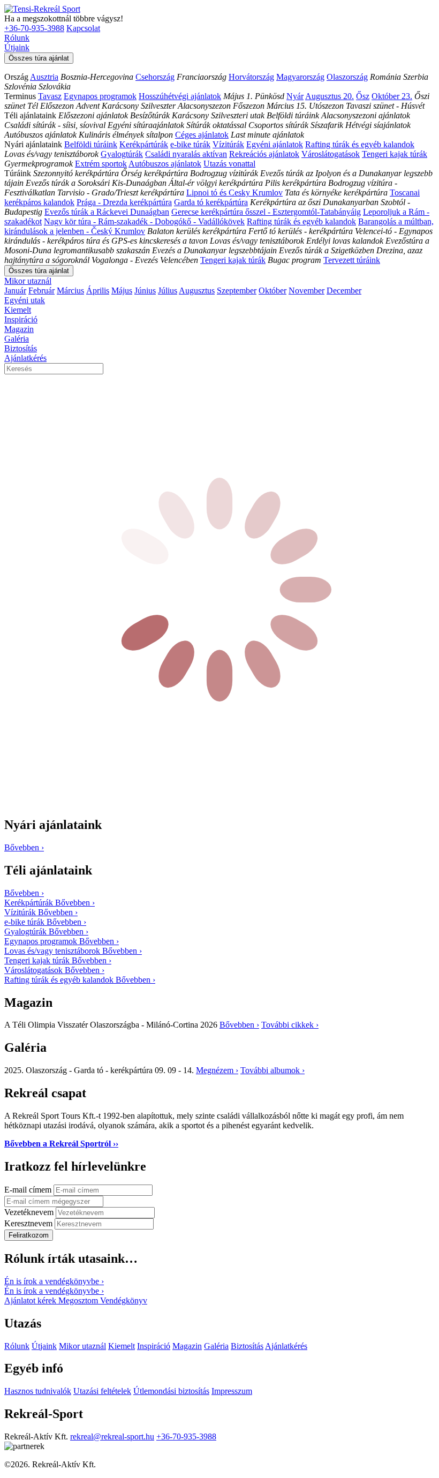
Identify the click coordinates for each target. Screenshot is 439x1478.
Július (167, 290)
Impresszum (231, 1391)
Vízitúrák (228, 144)
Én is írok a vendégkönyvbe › (54, 1281)
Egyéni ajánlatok (274, 144)
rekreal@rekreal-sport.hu (112, 1436)
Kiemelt (17, 309)
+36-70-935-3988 (34, 28)
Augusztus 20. (329, 96)
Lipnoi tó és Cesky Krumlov (234, 192)
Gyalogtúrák (122, 154)
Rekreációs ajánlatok (264, 154)
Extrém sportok (101, 163)
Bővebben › (239, 1024)
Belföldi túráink (90, 144)
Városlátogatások (330, 154)
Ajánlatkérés (25, 358)
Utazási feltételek (102, 1391)
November (306, 290)
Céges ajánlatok (202, 134)
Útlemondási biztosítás (171, 1391)
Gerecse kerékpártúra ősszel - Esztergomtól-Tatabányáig (266, 211)
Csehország (155, 76)
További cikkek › (290, 1024)
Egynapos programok (100, 96)
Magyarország (300, 76)
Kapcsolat (83, 28)
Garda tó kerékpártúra (211, 202)
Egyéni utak (24, 300)
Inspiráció (20, 319)
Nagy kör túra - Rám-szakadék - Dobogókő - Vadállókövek (144, 221)
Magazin (19, 329)
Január (15, 290)
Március (70, 290)
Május (121, 290)
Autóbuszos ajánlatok (164, 163)
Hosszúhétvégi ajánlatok (180, 96)
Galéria (16, 338)
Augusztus (197, 290)
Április (97, 290)
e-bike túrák (190, 144)
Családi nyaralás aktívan (186, 154)
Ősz (362, 96)
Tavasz (50, 96)
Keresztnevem (29, 1223)
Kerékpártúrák (143, 144)
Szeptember (236, 290)
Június (145, 290)
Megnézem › (217, 1070)
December (344, 290)
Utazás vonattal (229, 163)
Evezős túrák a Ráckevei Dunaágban (106, 211)
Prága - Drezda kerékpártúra (124, 202)
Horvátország (251, 76)
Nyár (295, 96)
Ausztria (44, 76)
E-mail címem (29, 1189)
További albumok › (272, 1070)
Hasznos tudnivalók (37, 1391)
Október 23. (392, 96)
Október (272, 290)
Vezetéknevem (30, 1212)
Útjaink (16, 47)
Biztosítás (20, 348)
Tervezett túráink (351, 260)
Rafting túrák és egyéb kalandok (359, 144)
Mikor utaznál (27, 280)
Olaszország (347, 76)
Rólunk (16, 37)
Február (41, 290)
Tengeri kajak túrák (394, 154)
